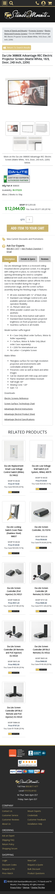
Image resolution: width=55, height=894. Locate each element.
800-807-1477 (13, 248)
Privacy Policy (15, 887)
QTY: (22, 219)
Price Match (7, 873)
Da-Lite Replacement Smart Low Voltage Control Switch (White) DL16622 (14, 470)
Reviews (45, 259)
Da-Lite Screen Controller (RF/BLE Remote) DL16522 (41, 649)
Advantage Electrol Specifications (19, 419)
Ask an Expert (8, 835)
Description (9, 259)
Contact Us (7, 811)
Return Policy (8, 844)
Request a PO (8, 869)
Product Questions (36, 873)
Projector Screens (36, 30)
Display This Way (38, 887)
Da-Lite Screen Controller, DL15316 (41, 528)
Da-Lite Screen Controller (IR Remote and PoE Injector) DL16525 (14, 651)
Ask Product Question (31, 248)
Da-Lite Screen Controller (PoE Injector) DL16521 (14, 591)
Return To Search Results (18, 47)
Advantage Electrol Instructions (18, 408)
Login (4, 860)
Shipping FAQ (8, 840)
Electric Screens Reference (16, 398)
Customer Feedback (37, 819)
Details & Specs (28, 259)
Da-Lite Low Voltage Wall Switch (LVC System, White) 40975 (41, 468)
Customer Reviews (10, 819)
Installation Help (35, 824)
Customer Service (10, 815)
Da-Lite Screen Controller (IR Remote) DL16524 (41, 591)
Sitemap (26, 887)
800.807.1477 (32, 786)
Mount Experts (34, 811)
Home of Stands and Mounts (15, 30)
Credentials (33, 815)
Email (9, 251)
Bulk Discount (34, 869)
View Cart (32, 860)
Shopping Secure (9, 848)
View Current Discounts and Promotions (25, 239)
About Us (6, 824)
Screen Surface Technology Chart (19, 403)
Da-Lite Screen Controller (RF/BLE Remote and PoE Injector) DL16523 (13, 712)
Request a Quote (35, 864)
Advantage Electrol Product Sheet (19, 414)
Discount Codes (9, 864)
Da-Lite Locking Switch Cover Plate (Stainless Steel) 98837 (13, 532)
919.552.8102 (30, 790)
